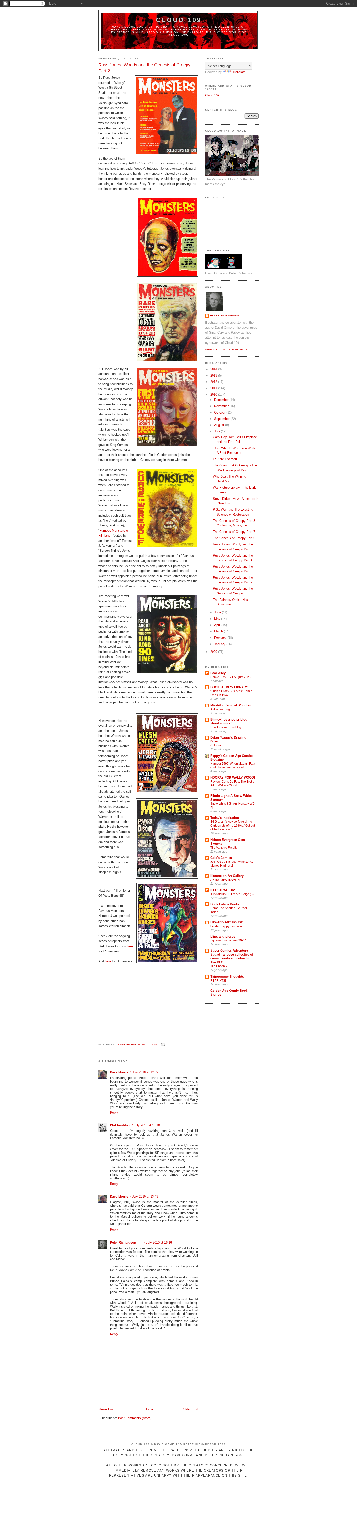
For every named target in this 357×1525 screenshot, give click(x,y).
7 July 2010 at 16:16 (157, 1242)
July (217, 431)
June (218, 612)
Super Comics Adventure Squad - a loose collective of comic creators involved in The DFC (231, 956)
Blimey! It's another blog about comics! (228, 721)
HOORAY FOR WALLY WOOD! (232, 777)
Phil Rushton (120, 1125)
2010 (214, 394)
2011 (214, 388)
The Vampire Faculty (223, 847)
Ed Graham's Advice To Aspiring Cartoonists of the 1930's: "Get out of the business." (232, 825)
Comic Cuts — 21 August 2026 (230, 677)
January (220, 644)
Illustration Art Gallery (227, 876)
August (219, 425)
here (130, 946)
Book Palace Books (224, 904)
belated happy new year (226, 926)
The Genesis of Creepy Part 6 (234, 538)
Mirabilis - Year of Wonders (230, 705)
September (222, 419)
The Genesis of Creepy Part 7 (234, 532)
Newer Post (106, 1409)
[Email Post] (163, 1044)
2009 (214, 652)
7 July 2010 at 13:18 (145, 1125)
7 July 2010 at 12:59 (143, 1072)
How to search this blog (225, 727)
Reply (114, 1112)
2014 (214, 369)
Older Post (190, 1409)
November (222, 406)
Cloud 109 (179, 20)
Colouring (216, 745)
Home (149, 1409)
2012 (214, 382)
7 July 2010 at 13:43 (143, 1196)
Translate (239, 72)
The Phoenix (218, 966)
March (219, 631)
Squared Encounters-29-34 (228, 940)
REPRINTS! (218, 980)
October (220, 412)
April (217, 625)
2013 (214, 375)
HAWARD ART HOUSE (226, 922)
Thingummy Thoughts (227, 976)
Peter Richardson (123, 1242)
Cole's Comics (221, 858)
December (222, 400)
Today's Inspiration (224, 817)
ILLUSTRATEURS (223, 890)
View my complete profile (226, 349)
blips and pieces (222, 936)
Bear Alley (218, 673)
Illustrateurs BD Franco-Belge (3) (232, 894)
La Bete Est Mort (225, 459)
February (221, 637)
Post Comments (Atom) (134, 1418)
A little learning (220, 709)
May (217, 618)
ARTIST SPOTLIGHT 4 (225, 879)
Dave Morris (119, 1072)
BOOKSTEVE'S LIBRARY (229, 687)
